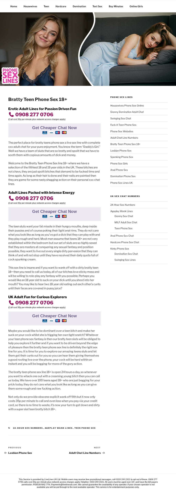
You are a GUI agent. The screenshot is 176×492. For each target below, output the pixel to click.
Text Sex (97, 6)
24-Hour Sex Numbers (28, 428)
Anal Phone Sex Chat (122, 235)
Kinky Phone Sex (119, 248)
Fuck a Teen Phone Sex (123, 124)
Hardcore (61, 6)
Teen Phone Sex (85, 428)
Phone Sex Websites (121, 131)
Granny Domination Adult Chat (127, 111)
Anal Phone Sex (119, 169)
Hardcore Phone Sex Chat (124, 242)
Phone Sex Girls (119, 163)
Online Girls (136, 6)
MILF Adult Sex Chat (125, 222)
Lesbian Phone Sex (120, 150)
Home (13, 6)
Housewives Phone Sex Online (127, 105)
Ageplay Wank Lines (59, 428)
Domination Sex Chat (126, 253)
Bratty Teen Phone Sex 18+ (125, 144)
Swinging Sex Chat (120, 118)
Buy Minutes (116, 6)
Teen (46, 6)
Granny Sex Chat (123, 216)
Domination (79, 6)
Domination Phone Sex (123, 176)
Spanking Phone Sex (121, 156)
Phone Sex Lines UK (121, 182)
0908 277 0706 (33, 114)
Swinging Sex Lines (125, 259)
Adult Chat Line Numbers (124, 137)
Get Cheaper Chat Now (54, 127)
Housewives (30, 6)
